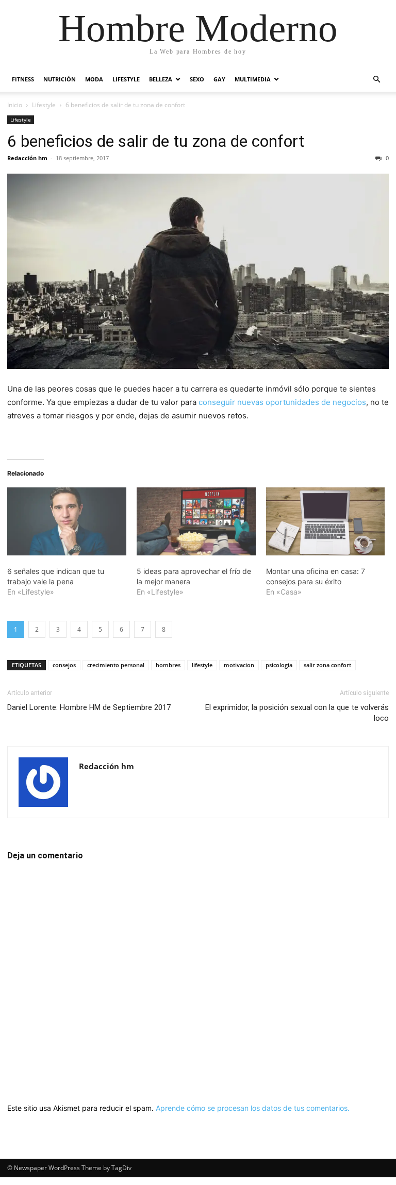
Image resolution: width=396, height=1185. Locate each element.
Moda (94, 79)
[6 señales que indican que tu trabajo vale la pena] (66, 521)
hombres (168, 665)
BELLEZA (160, 79)
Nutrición (59, 79)
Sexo (197, 79)
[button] (376, 79)
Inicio (14, 104)
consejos (64, 665)
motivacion (239, 665)
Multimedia (253, 79)
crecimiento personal (115, 665)
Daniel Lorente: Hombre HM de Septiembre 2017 (89, 707)
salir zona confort (327, 665)
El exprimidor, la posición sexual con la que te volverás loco (297, 713)
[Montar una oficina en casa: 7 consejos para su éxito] (325, 521)
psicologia (279, 665)
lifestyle (202, 665)
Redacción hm (27, 158)
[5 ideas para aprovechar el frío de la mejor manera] (196, 521)
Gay (219, 79)
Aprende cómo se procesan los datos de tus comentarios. (253, 1108)
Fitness (23, 79)
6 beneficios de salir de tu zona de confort (155, 141)
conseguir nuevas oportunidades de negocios (282, 402)
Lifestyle (126, 79)
